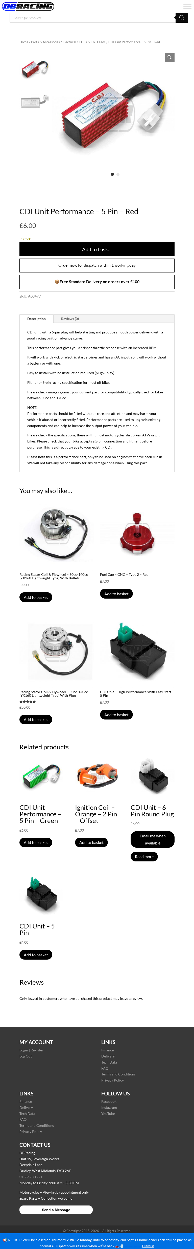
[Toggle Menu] (187, 6)
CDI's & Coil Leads (92, 42)
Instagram (109, 1107)
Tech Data (109, 1062)
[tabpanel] (113, 114)
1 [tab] (112, 174)
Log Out (25, 1056)
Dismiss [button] (148, 1246)
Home (23, 42)
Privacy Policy (112, 1080)
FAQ (104, 1068)
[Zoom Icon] (170, 57)
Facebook (108, 1101)
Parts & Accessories (45, 42)
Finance (107, 1050)
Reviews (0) (70, 318)
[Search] (182, 18)
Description (36, 318)
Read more (144, 856)
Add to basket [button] (36, 597)
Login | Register (31, 1050)
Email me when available (153, 839)
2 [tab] (117, 174)
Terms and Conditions (118, 1074)
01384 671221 (30, 1177)
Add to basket (97, 249)
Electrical (69, 42)
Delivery (108, 1056)
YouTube (108, 1113)
